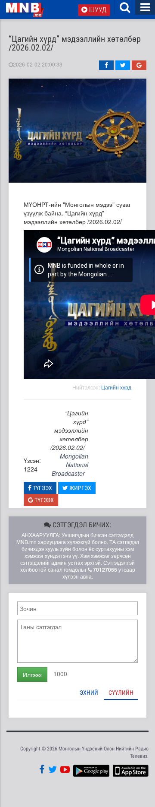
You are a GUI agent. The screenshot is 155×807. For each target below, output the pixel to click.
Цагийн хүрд (116, 387)
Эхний (89, 692)
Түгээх (41, 487)
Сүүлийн (120, 692)
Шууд (96, 10)
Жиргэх (79, 487)
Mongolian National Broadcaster (70, 465)
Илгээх (32, 674)
